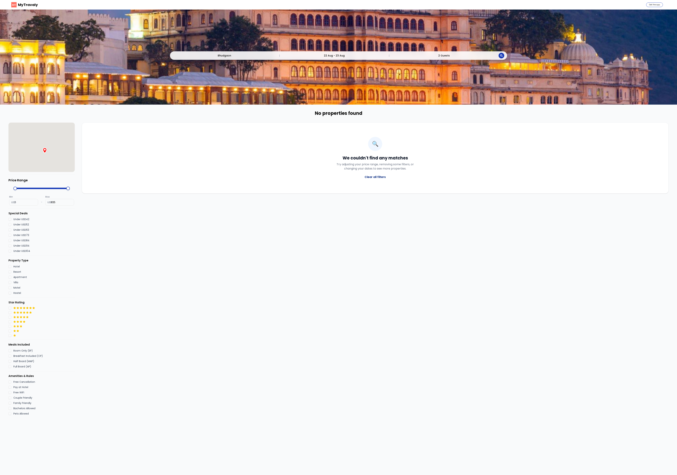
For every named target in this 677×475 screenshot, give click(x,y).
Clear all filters (375, 177)
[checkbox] (9, 219)
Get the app (654, 4)
